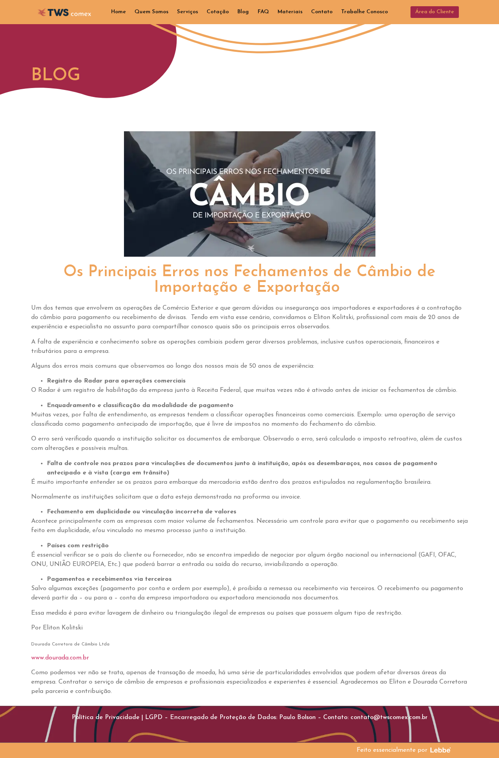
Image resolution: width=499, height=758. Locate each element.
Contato (322, 12)
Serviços (187, 12)
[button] (435, 12)
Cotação (218, 12)
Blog (243, 12)
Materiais (290, 12)
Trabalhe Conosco (364, 12)
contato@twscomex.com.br (389, 717)
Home (118, 12)
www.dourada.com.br (62, 658)
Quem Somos (151, 12)
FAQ (263, 12)
